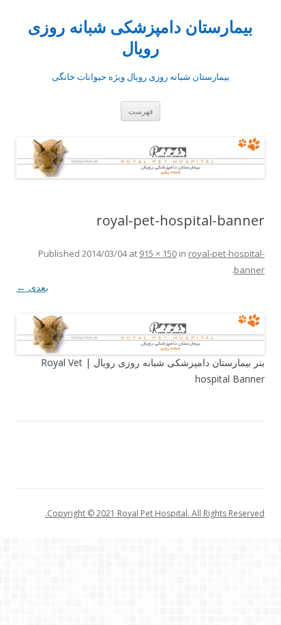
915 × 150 (158, 253)
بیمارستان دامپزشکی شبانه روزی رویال (140, 37)
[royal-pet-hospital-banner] (140, 334)
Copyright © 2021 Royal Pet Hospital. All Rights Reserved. (155, 513)
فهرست (140, 111)
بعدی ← (32, 287)
